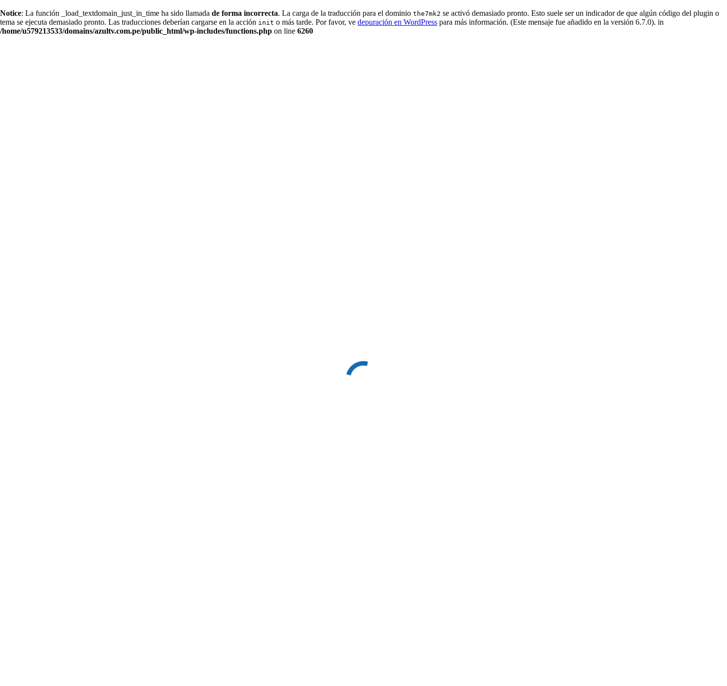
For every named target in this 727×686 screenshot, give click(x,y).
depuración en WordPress (397, 22)
